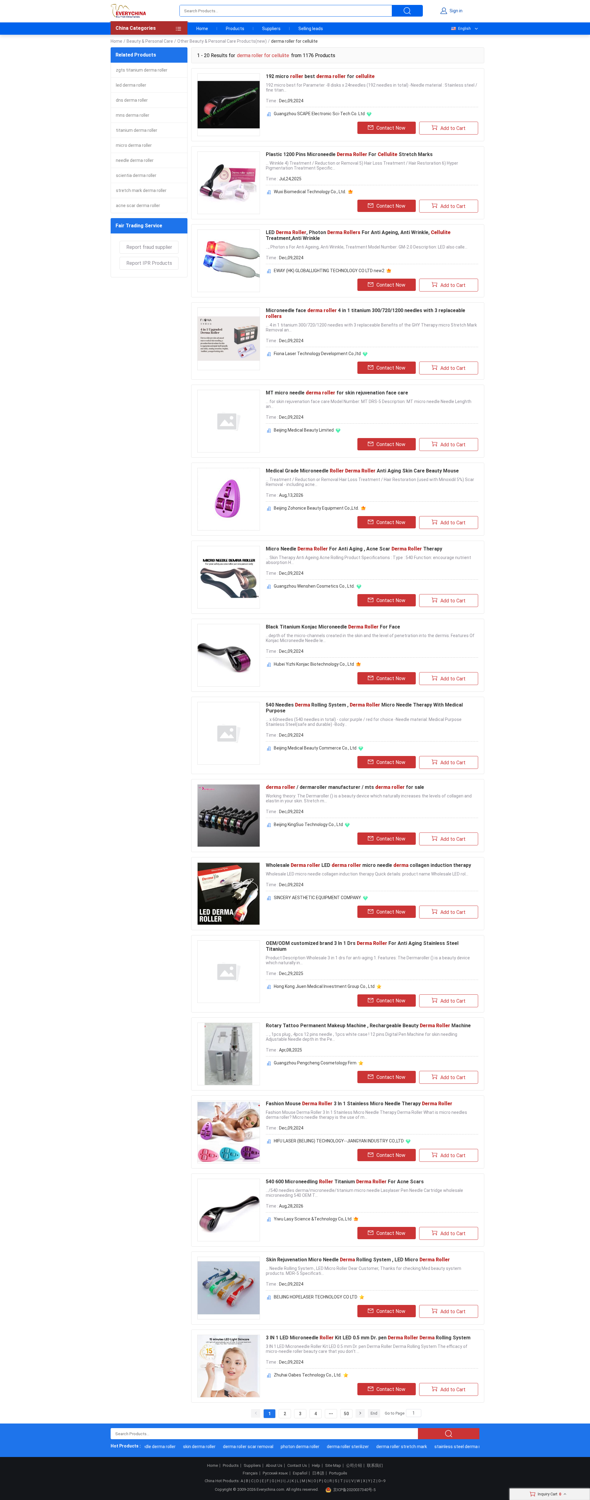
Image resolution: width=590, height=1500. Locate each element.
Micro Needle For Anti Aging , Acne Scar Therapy (354, 549)
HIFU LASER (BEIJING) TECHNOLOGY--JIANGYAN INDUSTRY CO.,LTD (339, 1140)
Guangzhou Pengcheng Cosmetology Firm (315, 1062)
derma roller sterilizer (333, 1446)
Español (300, 1473)
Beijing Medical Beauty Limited (304, 430)
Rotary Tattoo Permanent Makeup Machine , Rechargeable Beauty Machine (368, 1025)
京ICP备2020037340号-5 (354, 1489)
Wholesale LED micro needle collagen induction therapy (368, 865)
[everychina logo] (128, 11)
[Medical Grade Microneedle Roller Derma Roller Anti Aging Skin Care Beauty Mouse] (229, 499)
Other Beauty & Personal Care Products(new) (222, 41)
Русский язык (275, 1473)
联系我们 (375, 1465)
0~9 (381, 1480)
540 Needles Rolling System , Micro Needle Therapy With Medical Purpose (364, 708)
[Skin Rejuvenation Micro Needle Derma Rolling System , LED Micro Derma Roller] (229, 1288)
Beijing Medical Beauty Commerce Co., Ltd (315, 748)
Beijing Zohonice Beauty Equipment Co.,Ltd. (316, 508)
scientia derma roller (136, 175)
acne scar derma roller (138, 205)
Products (235, 28)
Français (250, 1473)
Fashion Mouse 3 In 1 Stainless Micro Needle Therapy (359, 1103)
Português (338, 1473)
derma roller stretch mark (386, 1446)
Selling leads (310, 28)
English (464, 28)
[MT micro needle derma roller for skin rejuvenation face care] (229, 421)
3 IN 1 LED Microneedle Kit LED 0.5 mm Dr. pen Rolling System (368, 1338)
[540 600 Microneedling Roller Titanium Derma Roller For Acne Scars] (229, 1210)
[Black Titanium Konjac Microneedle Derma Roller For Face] (229, 655)
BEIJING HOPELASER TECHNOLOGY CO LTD (315, 1296)
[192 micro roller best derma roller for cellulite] (229, 105)
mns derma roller (132, 115)
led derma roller (131, 85)
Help (316, 1465)
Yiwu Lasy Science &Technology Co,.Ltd (313, 1218)
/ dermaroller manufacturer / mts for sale (345, 787)
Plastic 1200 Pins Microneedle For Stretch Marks (349, 154)
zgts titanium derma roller (141, 70)
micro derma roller (134, 145)
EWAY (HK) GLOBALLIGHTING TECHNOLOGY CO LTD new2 (329, 270)
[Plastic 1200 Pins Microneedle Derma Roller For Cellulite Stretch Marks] (229, 183)
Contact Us (297, 1465)
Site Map (333, 1465)
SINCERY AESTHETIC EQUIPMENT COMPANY (317, 897)
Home (202, 28)
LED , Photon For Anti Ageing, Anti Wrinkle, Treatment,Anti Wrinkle (358, 235)
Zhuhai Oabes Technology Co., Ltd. (307, 1375)
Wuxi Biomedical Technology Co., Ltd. (310, 191)
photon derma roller (285, 1446)
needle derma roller (135, 160)
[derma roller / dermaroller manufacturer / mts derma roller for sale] (229, 816)
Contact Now (390, 128)
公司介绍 (354, 1465)
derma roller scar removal (233, 1446)
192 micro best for (320, 76)
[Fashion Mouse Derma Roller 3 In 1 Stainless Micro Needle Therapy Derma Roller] (229, 1132)
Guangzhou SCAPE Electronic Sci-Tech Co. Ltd (319, 113)
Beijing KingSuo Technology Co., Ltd (308, 824)
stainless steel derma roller (446, 1446)
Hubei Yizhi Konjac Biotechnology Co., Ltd (314, 664)
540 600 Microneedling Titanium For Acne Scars (345, 1182)
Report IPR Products (149, 263)
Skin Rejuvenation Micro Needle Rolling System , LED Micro (358, 1260)
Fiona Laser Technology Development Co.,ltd (317, 353)
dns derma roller (132, 100)
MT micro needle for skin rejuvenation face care (337, 393)
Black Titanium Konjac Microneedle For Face (333, 627)
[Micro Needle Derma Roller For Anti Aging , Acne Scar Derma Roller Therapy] (229, 577)
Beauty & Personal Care (150, 41)
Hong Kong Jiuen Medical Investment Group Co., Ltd (324, 986)
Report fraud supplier (149, 247)
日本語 (318, 1473)
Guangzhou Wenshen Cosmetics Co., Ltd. (314, 586)
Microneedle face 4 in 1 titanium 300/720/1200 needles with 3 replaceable (365, 313)
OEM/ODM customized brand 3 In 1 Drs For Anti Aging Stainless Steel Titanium (362, 946)
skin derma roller (184, 1446)
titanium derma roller (136, 130)
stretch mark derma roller (141, 190)
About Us (274, 1465)
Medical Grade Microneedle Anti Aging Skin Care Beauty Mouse (362, 471)
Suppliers (271, 28)
